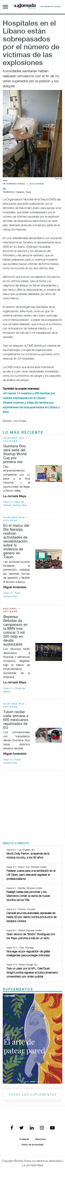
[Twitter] (21, 1128)
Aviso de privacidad (32, 1144)
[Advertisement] (32, 806)
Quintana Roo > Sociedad (15, 439)
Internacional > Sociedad (23, 184)
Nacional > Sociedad (11, 610)
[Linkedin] (31, 1128)
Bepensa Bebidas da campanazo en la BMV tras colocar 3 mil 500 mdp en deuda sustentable (15, 630)
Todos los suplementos (32, 1094)
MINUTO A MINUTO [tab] (16, 843)
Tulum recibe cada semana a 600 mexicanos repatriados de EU (15, 720)
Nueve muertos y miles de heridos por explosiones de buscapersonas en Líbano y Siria (31, 407)
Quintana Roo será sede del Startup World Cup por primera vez (15, 454)
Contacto (24, 1139)
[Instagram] (42, 1128)
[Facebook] (12, 1128)
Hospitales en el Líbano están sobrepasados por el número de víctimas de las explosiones (31, 43)
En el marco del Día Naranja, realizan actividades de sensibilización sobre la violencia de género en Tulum (16, 541)
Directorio (40, 1139)
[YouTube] (52, 1128)
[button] (7, 1038)
